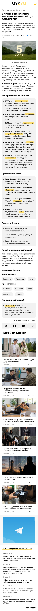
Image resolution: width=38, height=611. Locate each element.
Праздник (9, 190)
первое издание (21, 101)
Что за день (20, 10)
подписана (30, 114)
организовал (28, 123)
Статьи (11, 10)
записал (30, 142)
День (22, 212)
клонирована (11, 158)
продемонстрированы (14, 134)
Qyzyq (4, 10)
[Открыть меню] (3, 3)
